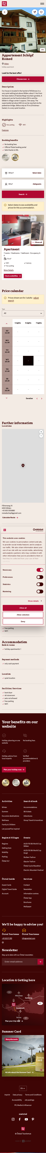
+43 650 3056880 (8, 511)
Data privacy (17, 1095)
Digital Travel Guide (9, 889)
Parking (5, 857)
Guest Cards (6, 885)
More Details (9, 270)
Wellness (5, 820)
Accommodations (30, 807)
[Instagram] (13, 1119)
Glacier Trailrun (29, 862)
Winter (4, 807)
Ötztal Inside (8, 879)
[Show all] (23, 245)
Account (5, 894)
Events (27, 838)
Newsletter (28, 889)
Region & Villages (10, 838)
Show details (33, 601)
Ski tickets (27, 812)
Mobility (5, 852)
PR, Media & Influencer (23, 1105)
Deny (23, 621)
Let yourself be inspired (11, 829)
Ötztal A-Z (5, 861)
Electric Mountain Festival (34, 870)
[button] (23, 465)
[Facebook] (20, 1119)
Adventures (28, 816)
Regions (5, 844)
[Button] (40, 962)
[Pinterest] (33, 1119)
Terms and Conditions (33, 1095)
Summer (5, 812)
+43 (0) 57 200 (7, 938)
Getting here (6, 848)
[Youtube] (26, 1119)
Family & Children (8, 825)
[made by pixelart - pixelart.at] (23, 1141)
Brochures (27, 902)
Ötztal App (28, 898)
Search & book (30, 801)
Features (5, 130)
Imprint (7, 1095)
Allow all (23, 608)
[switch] (40, 577)
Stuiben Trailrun (30, 857)
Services (28, 879)
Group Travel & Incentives (33, 820)
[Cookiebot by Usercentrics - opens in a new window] (33, 529)
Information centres (31, 894)
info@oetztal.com (28, 938)
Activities (7, 801)
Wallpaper (27, 907)
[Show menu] (42, 3)
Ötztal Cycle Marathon (32, 866)
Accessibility (17, 1100)
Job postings (29, 1100)
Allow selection (23, 615)
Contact (27, 885)
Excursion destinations (10, 816)
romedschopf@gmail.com (11, 513)
